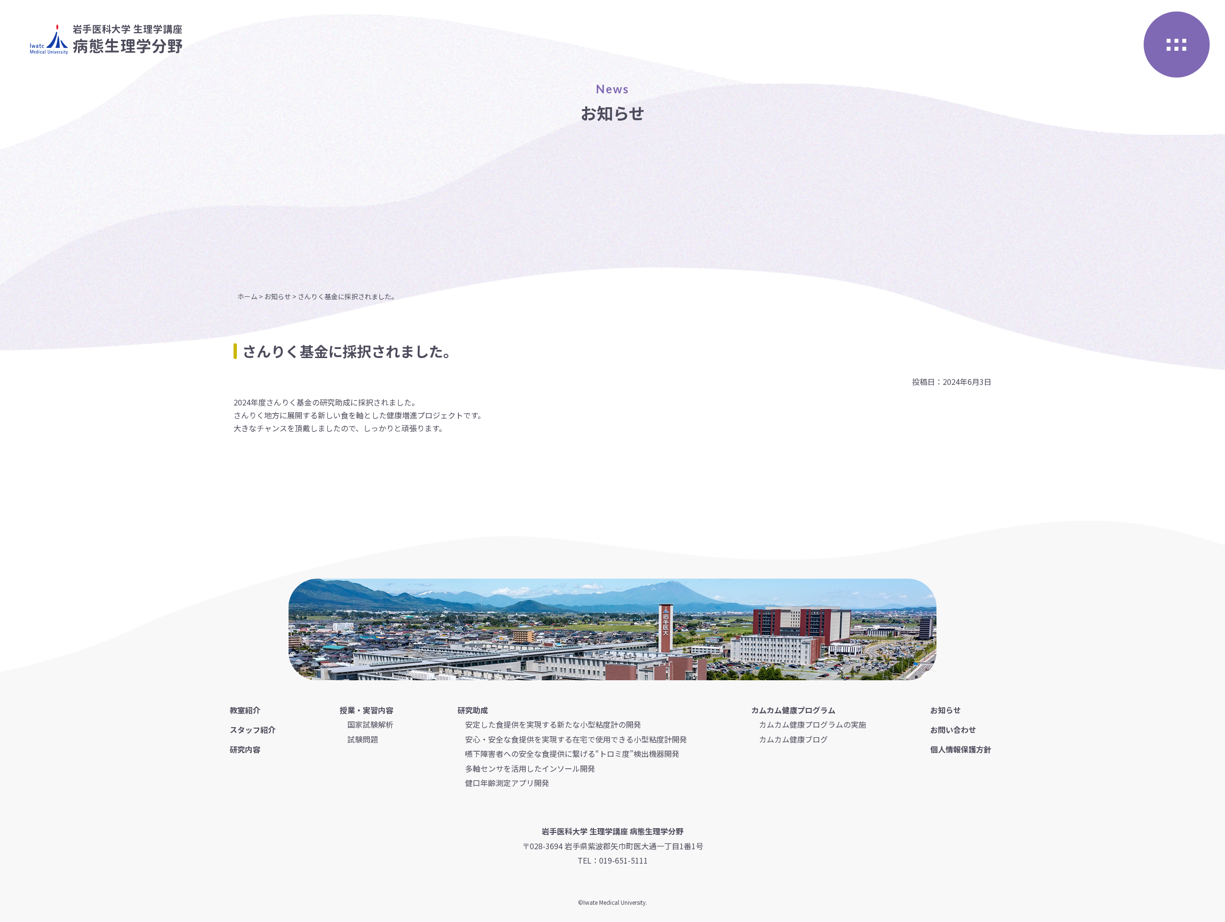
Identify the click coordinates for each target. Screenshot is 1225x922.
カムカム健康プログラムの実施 (812, 724)
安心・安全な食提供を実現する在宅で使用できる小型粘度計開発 (576, 739)
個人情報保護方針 (960, 749)
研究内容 (245, 749)
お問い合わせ (953, 729)
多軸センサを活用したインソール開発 (530, 768)
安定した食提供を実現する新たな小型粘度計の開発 (553, 724)
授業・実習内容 (366, 710)
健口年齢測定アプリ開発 (507, 782)
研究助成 (472, 710)
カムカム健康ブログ (793, 739)
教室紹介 (245, 710)
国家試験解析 (370, 724)
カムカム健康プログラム (793, 710)
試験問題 (362, 739)
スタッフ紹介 (253, 729)
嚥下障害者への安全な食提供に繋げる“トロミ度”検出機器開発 (572, 753)
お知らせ (945, 710)
